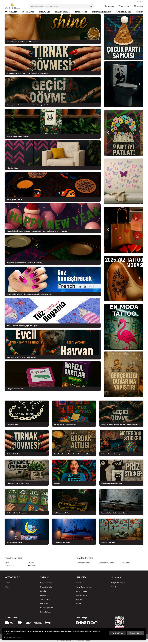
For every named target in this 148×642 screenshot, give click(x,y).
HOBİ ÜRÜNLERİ (44, 12)
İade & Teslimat (45, 612)
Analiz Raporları (81, 591)
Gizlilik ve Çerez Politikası (13, 637)
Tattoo (7, 587)
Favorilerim (44, 595)
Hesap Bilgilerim (46, 587)
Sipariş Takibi (45, 599)
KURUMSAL (82, 577)
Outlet (113, 587)
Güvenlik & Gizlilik (46, 608)
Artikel (7, 563)
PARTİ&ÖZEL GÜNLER (123, 12)
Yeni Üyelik (44, 603)
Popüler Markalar (14, 558)
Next (139, 84)
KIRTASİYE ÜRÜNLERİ (62, 12)
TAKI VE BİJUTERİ (11, 12)
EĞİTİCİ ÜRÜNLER (81, 12)
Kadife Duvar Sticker (82, 563)
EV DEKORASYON (28, 12)
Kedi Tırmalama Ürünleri (107, 563)
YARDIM (44, 577)
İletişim (78, 603)
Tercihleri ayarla (118, 633)
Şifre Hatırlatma (46, 583)
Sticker (7, 583)
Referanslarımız (81, 595)
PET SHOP (139, 12)
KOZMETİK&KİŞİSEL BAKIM (101, 12)
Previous (108, 84)
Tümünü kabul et (135, 633)
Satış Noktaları (81, 599)
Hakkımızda (80, 583)
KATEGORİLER (12, 577)
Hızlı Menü (116, 577)
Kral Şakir (31, 563)
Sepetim (43, 591)
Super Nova (31, 565)
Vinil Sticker (126, 563)
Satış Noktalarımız (118, 583)
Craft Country (9, 565)
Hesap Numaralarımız (83, 587)
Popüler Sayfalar (84, 558)
